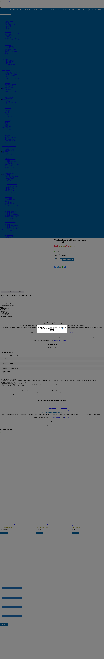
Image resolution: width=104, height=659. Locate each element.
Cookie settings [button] (60, 328)
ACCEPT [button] (52, 330)
